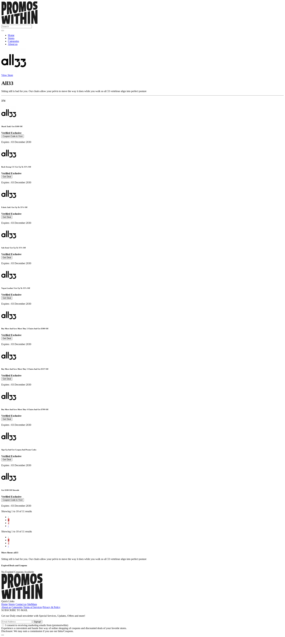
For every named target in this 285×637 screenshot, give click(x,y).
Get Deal (7, 176)
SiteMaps (32, 604)
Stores (11, 38)
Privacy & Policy (51, 607)
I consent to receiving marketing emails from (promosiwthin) (36, 625)
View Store (7, 75)
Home (11, 35)
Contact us (21, 604)
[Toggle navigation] (2, 30)
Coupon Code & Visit (13, 136)
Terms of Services (32, 607)
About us (12, 44)
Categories (13, 41)
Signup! (37, 621)
